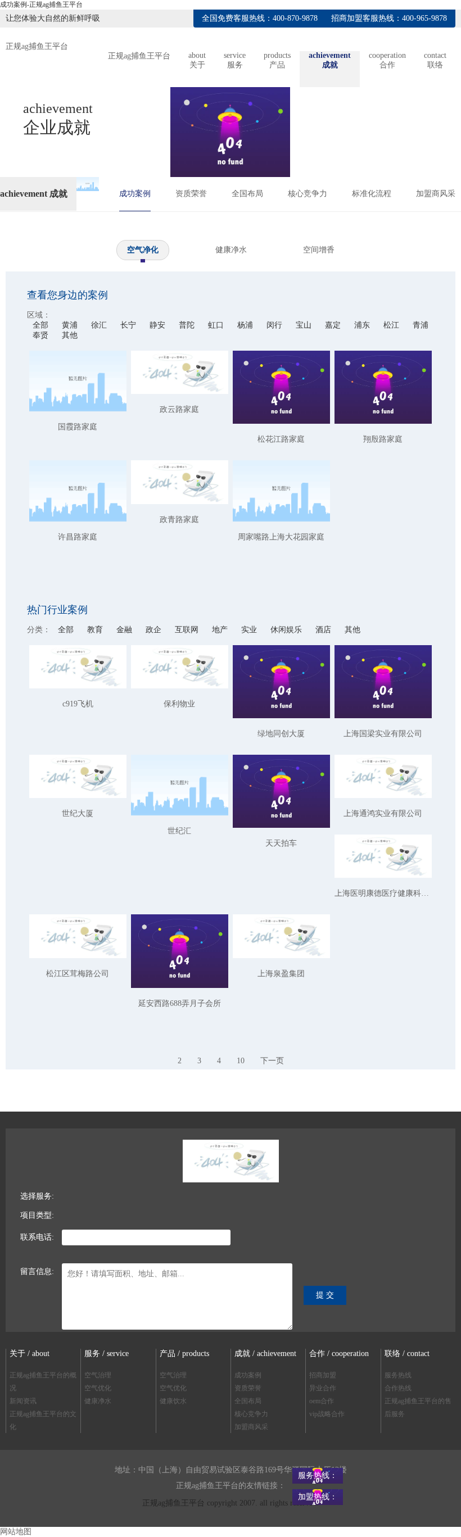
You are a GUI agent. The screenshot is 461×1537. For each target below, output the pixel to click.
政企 (155, 629)
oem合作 (321, 1401)
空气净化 (143, 250)
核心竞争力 (307, 193)
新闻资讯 (23, 1401)
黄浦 (71, 325)
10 (241, 1061)
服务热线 (398, 1375)
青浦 (420, 325)
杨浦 (246, 325)
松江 (392, 325)
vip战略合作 (327, 1414)
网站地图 (15, 1531)
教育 (96, 629)
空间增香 (319, 250)
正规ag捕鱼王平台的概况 (43, 1381)
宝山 (305, 325)
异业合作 (322, 1388)
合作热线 (398, 1388)
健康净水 (231, 250)
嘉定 (334, 325)
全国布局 (247, 193)
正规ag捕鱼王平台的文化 (43, 1420)
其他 (70, 335)
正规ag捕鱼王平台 (37, 46)
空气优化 (97, 1388)
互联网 (188, 629)
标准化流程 (371, 193)
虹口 (217, 325)
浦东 (363, 325)
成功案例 (135, 193)
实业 (250, 629)
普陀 (188, 325)
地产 (221, 629)
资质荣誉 (191, 193)
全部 (40, 325)
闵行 (275, 325)
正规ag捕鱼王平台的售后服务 (418, 1407)
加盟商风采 (435, 193)
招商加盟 (322, 1375)
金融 (125, 629)
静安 (159, 325)
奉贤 (42, 335)
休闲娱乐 (287, 629)
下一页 (272, 1061)
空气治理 (97, 1375)
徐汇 (100, 325)
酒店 (324, 629)
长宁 (129, 325)
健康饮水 (173, 1401)
